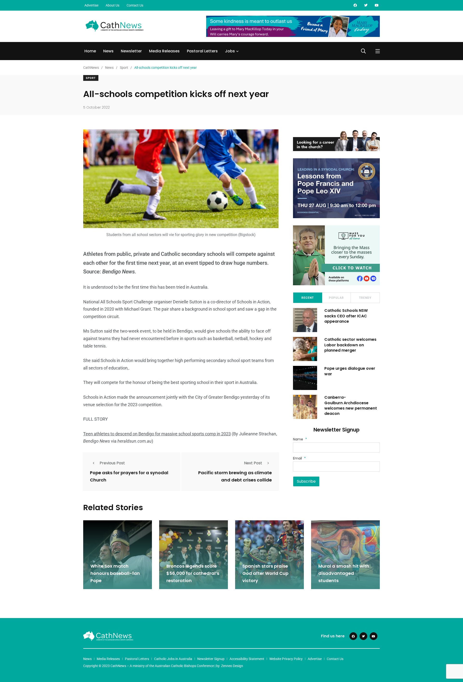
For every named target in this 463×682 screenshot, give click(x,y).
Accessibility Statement (247, 659)
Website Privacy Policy (286, 659)
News (108, 51)
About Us (112, 5)
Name (300, 439)
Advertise (91, 5)
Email (299, 458)
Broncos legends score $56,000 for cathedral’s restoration (192, 573)
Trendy (365, 297)
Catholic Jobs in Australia (173, 659)
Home (90, 51)
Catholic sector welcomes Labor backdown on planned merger (350, 345)
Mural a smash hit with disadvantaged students (343, 573)
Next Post (253, 463)
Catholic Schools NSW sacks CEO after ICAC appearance (346, 316)
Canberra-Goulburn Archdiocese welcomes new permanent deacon (350, 405)
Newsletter (131, 51)
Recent (307, 297)
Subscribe (306, 481)
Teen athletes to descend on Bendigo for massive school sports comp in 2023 (157, 433)
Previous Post (112, 463)
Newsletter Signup (211, 659)
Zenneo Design (232, 666)
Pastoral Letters (202, 51)
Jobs (230, 51)
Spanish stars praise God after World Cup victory (265, 573)
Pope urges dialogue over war (349, 371)
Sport (91, 78)
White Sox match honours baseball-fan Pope (115, 573)
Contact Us (135, 5)
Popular (336, 297)
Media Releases (164, 51)
